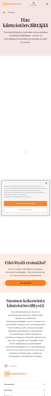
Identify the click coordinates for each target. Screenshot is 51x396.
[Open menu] (45, 4)
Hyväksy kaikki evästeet (25, 203)
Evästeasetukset (26, 210)
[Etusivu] (4, 13)
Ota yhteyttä (25, 283)
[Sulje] (46, 183)
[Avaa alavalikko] (44, 384)
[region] (25, 198)
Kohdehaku (33, 5)
